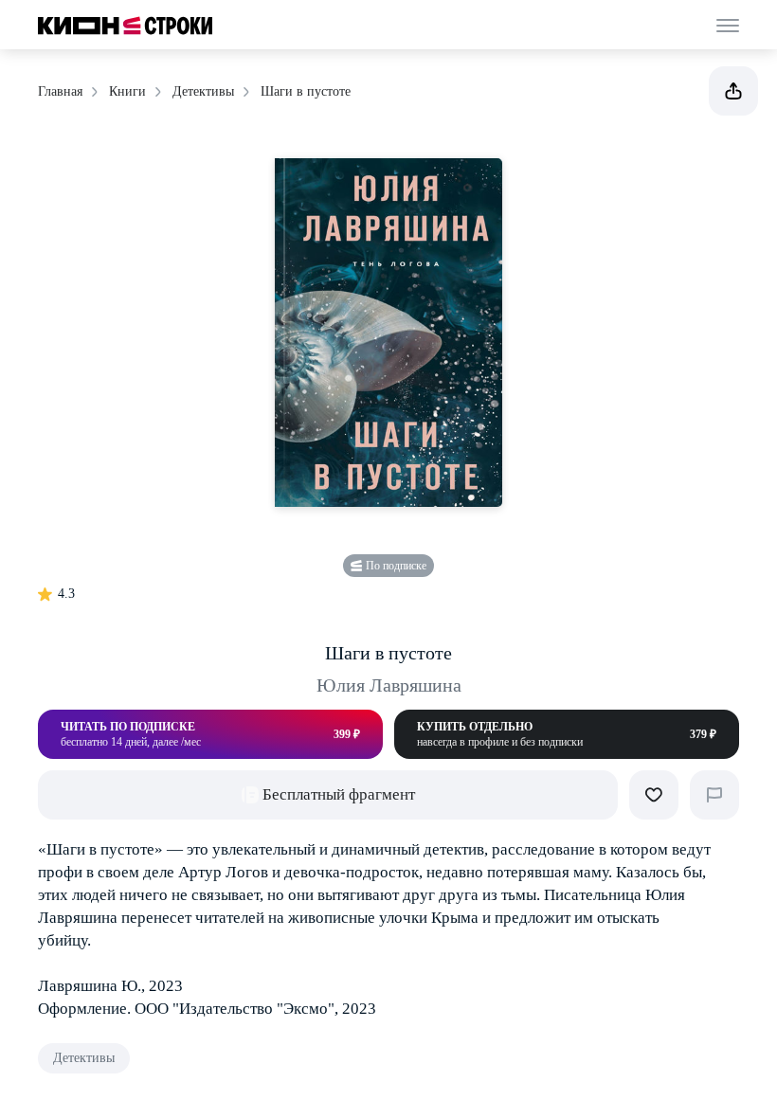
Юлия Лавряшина (388, 685)
